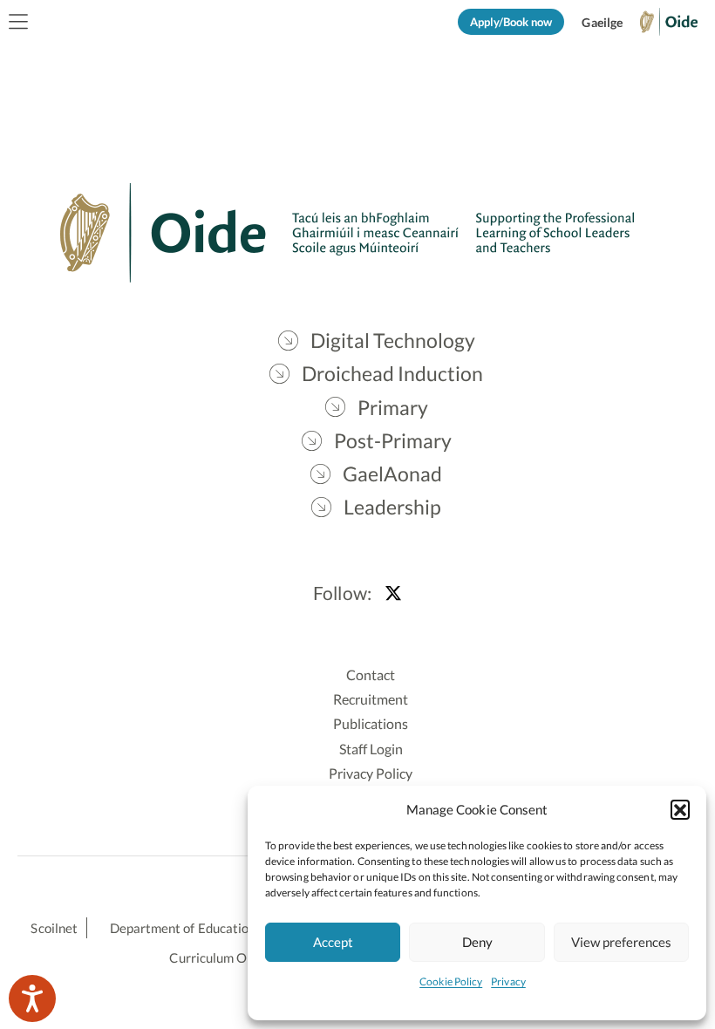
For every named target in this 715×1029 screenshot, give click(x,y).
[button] (680, 809)
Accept (333, 942)
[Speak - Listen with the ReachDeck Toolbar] (32, 998)
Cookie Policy (450, 981)
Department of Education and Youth (213, 928)
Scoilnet (54, 928)
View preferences (621, 942)
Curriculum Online (222, 957)
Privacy (508, 981)
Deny (477, 942)
